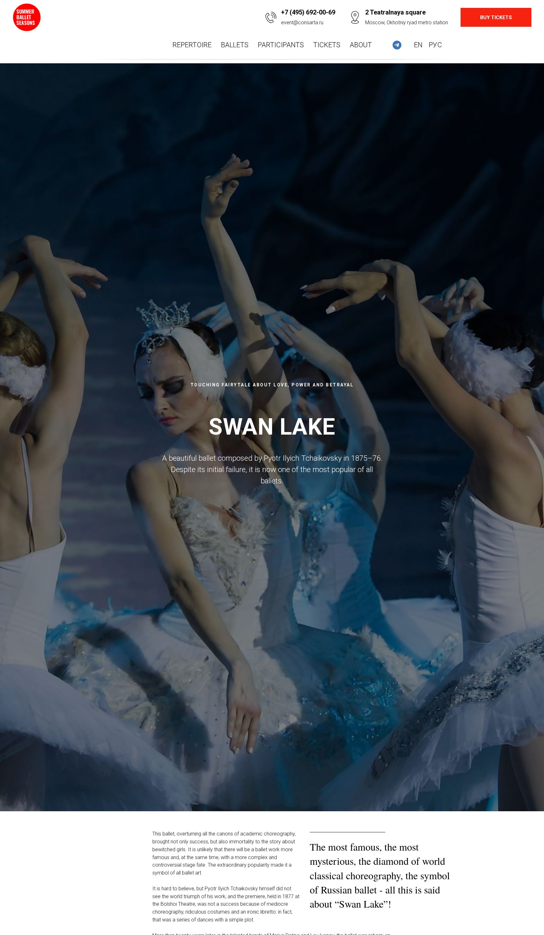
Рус (435, 45)
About (361, 45)
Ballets (234, 45)
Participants (281, 45)
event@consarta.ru (302, 23)
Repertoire (192, 45)
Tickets (326, 45)
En (418, 45)
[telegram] (397, 45)
